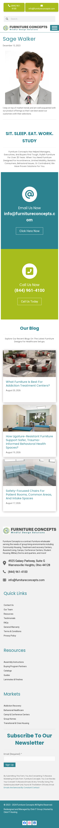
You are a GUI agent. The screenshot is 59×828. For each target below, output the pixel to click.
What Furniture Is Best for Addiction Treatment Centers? (28, 384)
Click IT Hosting (10, 812)
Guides (7, 675)
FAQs (6, 623)
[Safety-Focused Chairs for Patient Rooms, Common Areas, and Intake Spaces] (29, 472)
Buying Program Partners (15, 666)
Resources (8, 614)
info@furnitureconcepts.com (42, 8)
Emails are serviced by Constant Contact (21, 787)
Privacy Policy (10, 636)
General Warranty (11, 627)
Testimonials (9, 618)
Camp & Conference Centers (17, 714)
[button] (24, 823)
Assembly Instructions (14, 662)
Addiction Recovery (12, 706)
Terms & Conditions (12, 631)
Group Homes (10, 719)
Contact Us (9, 605)
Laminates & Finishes (13, 679)
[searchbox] (29, 19)
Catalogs (8, 671)
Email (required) (13, 754)
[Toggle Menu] (54, 28)
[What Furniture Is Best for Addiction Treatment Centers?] (29, 363)
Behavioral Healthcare (14, 710)
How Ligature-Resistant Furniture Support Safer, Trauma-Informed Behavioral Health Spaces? (29, 442)
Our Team (8, 609)
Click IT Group (36, 809)
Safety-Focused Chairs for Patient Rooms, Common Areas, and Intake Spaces (29, 494)
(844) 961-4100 (15, 7)
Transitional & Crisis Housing (16, 723)
